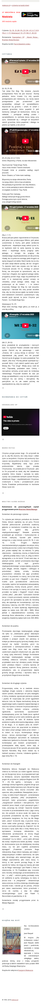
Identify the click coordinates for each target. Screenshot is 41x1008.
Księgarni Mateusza (25, 970)
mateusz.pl (6, 5)
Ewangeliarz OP (18, 37)
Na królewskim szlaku (22, 44)
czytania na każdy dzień (20, 5)
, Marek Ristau (32, 37)
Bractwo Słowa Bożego (28, 509)
